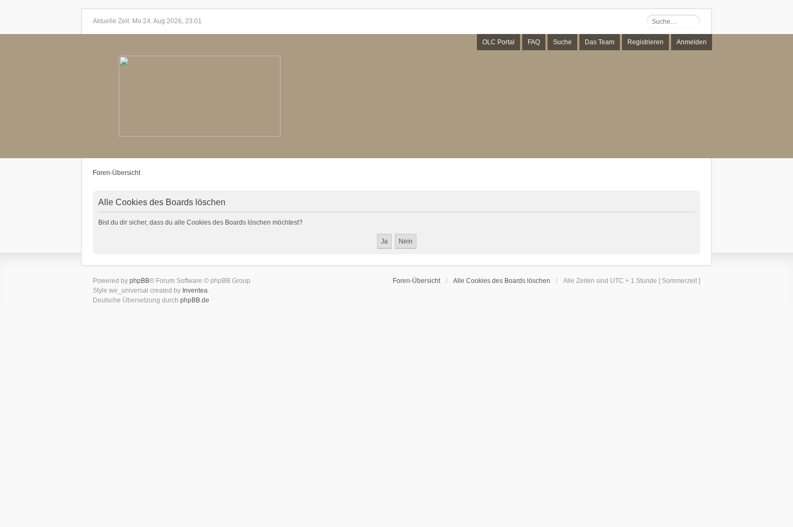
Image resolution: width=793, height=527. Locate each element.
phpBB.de (194, 300)
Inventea (195, 290)
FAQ (534, 42)
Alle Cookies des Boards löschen (501, 281)
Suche (562, 42)
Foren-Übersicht (116, 173)
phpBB (139, 281)
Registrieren (645, 42)
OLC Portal (498, 42)
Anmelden (691, 42)
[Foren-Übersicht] (200, 97)
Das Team (599, 42)
